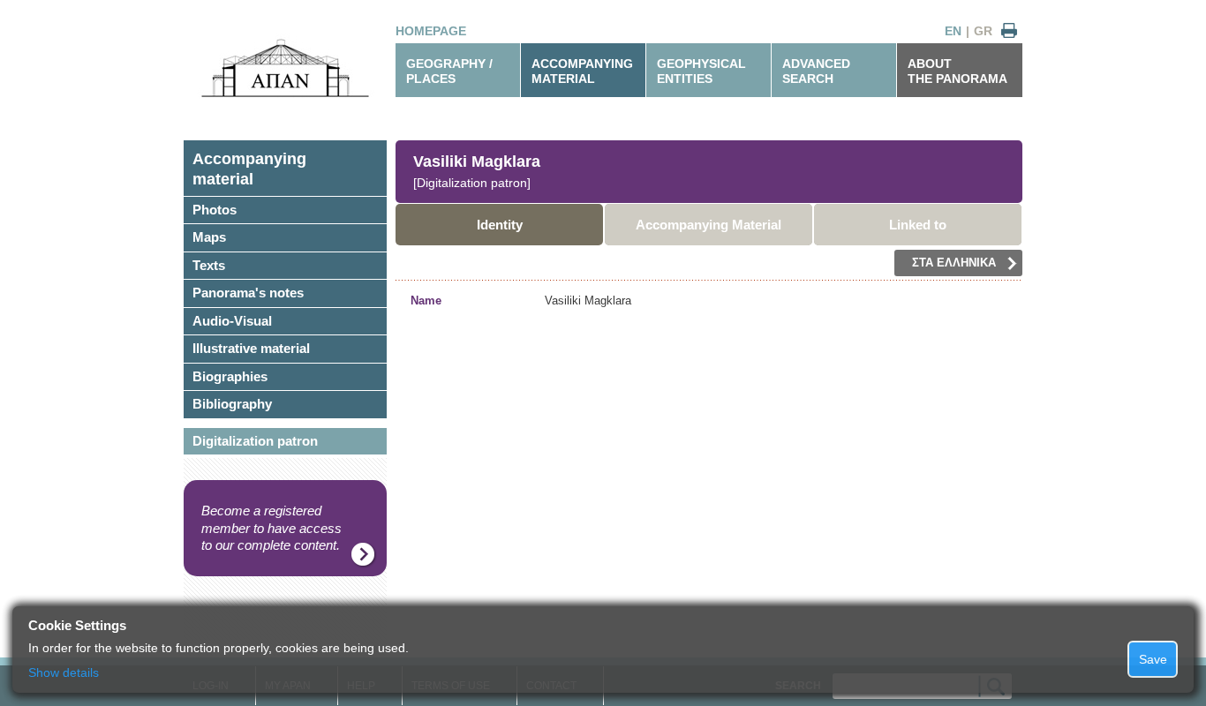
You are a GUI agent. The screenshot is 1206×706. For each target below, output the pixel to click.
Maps (209, 236)
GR (983, 31)
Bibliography (232, 403)
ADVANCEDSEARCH (816, 71)
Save (1153, 659)
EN (953, 31)
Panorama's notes (248, 292)
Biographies (230, 376)
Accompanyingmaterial (249, 169)
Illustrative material (251, 348)
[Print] (1009, 31)
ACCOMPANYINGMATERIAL (582, 71)
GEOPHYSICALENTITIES (701, 71)
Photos (214, 209)
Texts (208, 265)
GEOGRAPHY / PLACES (449, 71)
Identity (500, 224)
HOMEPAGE (431, 31)
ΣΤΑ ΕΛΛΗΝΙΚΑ (954, 262)
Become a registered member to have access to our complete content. (271, 527)
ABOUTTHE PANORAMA (957, 71)
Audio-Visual (232, 320)
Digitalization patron (255, 440)
